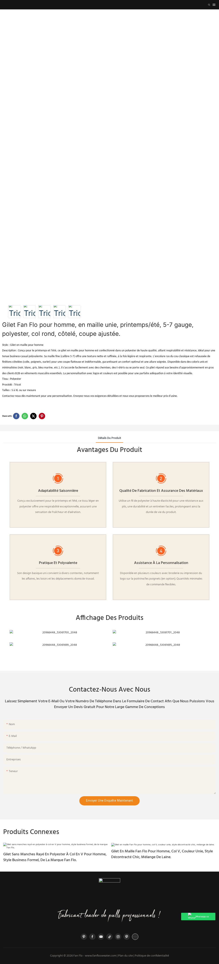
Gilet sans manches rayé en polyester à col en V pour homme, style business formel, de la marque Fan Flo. (55, 857)
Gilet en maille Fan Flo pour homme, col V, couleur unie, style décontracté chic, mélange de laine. (162, 854)
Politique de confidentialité (152, 955)
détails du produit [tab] (109, 438)
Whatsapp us (202, 916)
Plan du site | (126, 955)
